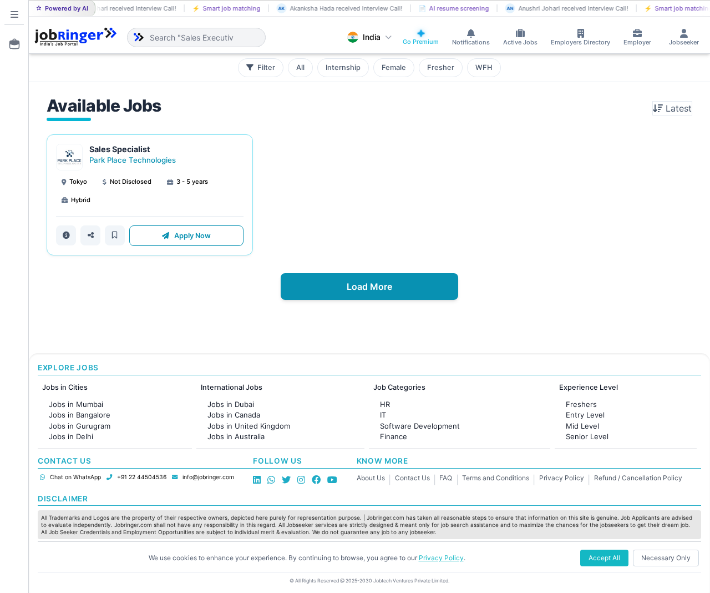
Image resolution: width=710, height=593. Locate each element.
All (300, 67)
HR (385, 404)
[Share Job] (90, 235)
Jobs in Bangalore (79, 414)
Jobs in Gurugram (79, 425)
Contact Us (412, 478)
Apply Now (192, 236)
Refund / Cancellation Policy (638, 478)
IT (383, 414)
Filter (265, 67)
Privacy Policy (561, 478)
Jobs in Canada (233, 414)
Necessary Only (666, 558)
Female (394, 67)
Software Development (420, 425)
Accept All (604, 558)
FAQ (445, 478)
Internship (343, 67)
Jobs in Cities (65, 387)
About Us (371, 478)
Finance (393, 436)
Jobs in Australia (236, 436)
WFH (484, 67)
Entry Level (585, 414)
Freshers (581, 404)
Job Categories (399, 387)
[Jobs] (11, 44)
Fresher (440, 67)
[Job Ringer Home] (75, 37)
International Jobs (231, 387)
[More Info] (66, 235)
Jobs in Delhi (71, 436)
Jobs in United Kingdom (248, 425)
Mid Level (582, 425)
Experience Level (588, 387)
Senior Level (587, 436)
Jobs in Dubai (230, 404)
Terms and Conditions (495, 478)
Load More (369, 286)
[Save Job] (115, 235)
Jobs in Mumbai (76, 404)
